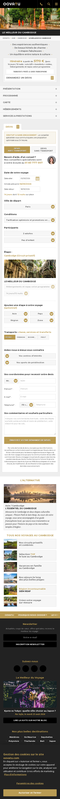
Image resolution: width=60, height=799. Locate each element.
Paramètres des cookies (30, 783)
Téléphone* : (9, 405)
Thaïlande (29, 741)
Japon (52, 741)
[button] (30, 206)
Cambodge (22, 38)
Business (32, 337)
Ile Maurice (30, 737)
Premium (21, 337)
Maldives (14, 737)
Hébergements (12, 109)
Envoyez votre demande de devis (30, 440)
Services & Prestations (17, 116)
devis (9, 126)
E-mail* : (8, 397)
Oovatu (6, 38)
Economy (10, 337)
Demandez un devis (19, 77)
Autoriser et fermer (30, 792)
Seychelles (46, 737)
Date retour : (9, 189)
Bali (42, 741)
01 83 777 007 (34, 162)
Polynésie (14, 741)
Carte (6, 102)
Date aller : (8, 178)
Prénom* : (8, 389)
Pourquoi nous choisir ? (32, 615)
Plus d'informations (15, 774)
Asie (13, 38)
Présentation (11, 89)
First (43, 337)
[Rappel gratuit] (41, 4)
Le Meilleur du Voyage (30, 677)
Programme (10, 95)
